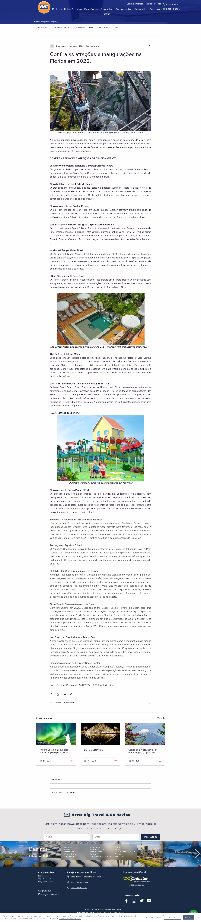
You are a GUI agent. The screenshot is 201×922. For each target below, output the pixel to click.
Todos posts (42, 27)
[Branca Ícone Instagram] (134, 900)
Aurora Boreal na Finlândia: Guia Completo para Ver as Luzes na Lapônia (54, 751)
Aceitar (188, 917)
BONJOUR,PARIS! (94, 749)
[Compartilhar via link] (71, 694)
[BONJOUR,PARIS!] (100, 734)
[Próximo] (197, 853)
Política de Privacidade (70, 918)
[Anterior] (3, 853)
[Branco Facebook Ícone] (126, 900)
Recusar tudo (172, 917)
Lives (116, 27)
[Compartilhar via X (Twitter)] (58, 694)
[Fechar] (197, 917)
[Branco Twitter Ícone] (141, 900)
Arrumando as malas (84, 27)
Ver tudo (161, 718)
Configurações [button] (153, 917)
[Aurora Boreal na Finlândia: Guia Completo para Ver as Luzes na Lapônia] (56, 734)
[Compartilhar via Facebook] (51, 694)
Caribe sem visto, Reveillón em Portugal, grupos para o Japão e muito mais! (142, 751)
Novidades (103, 27)
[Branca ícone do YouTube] (149, 900)
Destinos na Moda (61, 27)
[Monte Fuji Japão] (145, 734)
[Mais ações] (149, 46)
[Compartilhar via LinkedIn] (64, 694)
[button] (57, 9)
